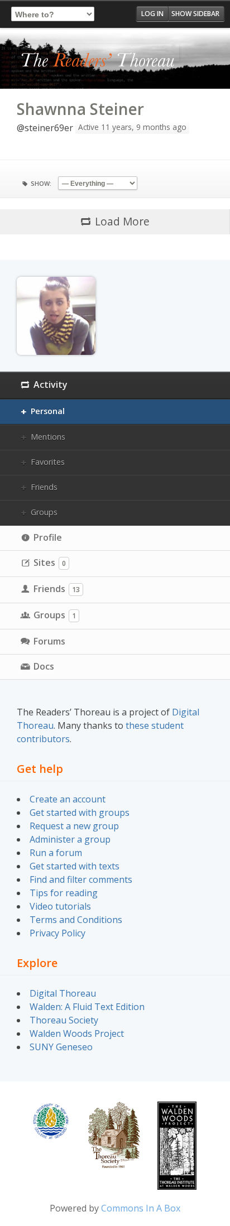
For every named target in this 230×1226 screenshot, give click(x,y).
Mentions (48, 436)
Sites (49, 562)
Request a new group (74, 826)
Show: (41, 183)
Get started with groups (80, 812)
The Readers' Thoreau (98, 61)
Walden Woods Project (77, 1033)
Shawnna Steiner (80, 108)
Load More (122, 221)
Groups (44, 512)
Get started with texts (74, 866)
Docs (43, 666)
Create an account (68, 799)
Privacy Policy (57, 933)
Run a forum (56, 853)
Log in (152, 13)
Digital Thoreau (63, 993)
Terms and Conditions (76, 920)
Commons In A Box (140, 1208)
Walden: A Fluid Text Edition (87, 1007)
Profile (47, 537)
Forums (49, 641)
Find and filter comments (81, 879)
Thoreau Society (64, 1020)
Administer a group (70, 839)
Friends (44, 487)
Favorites (48, 461)
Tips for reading (64, 893)
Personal (48, 411)
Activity (50, 384)
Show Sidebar (195, 13)
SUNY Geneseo (61, 1047)
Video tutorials (60, 906)
